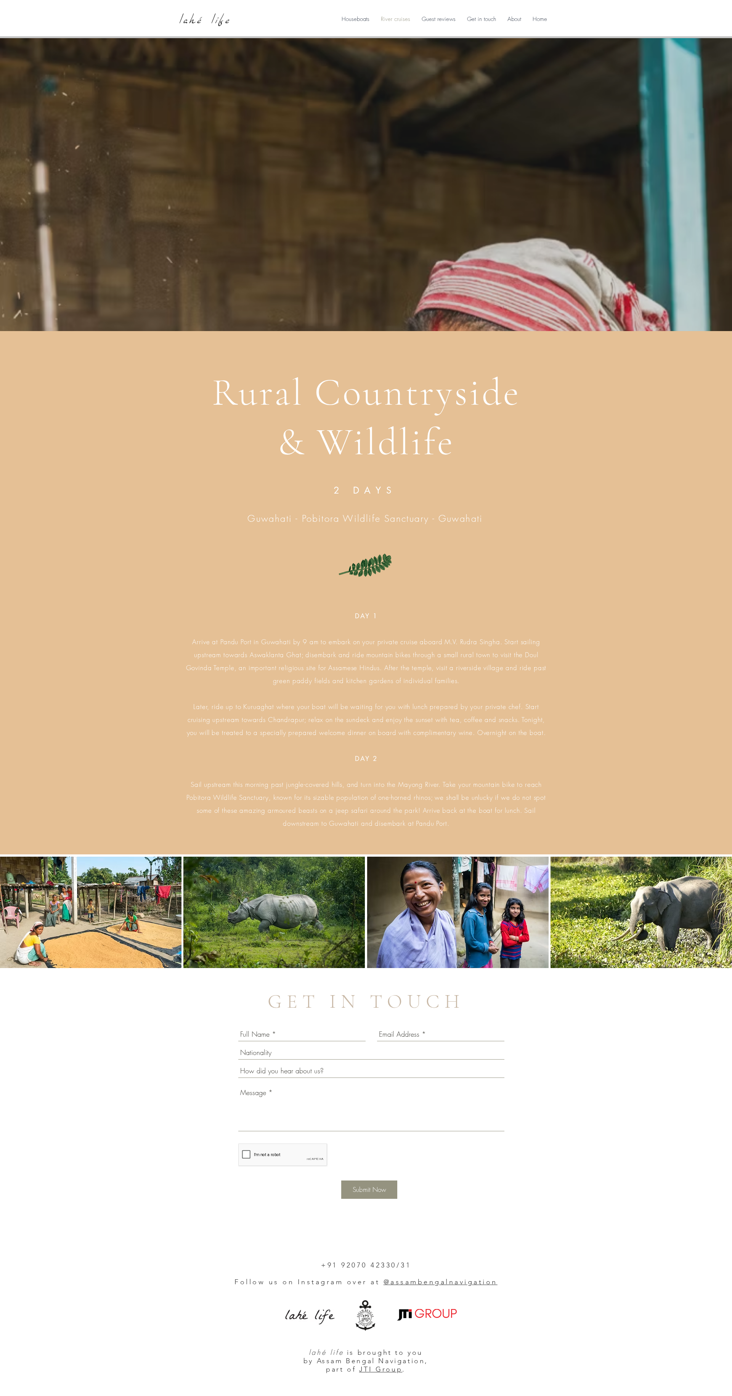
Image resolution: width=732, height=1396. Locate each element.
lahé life (205, 19)
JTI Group (380, 1369)
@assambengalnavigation (441, 1282)
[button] (355, 19)
